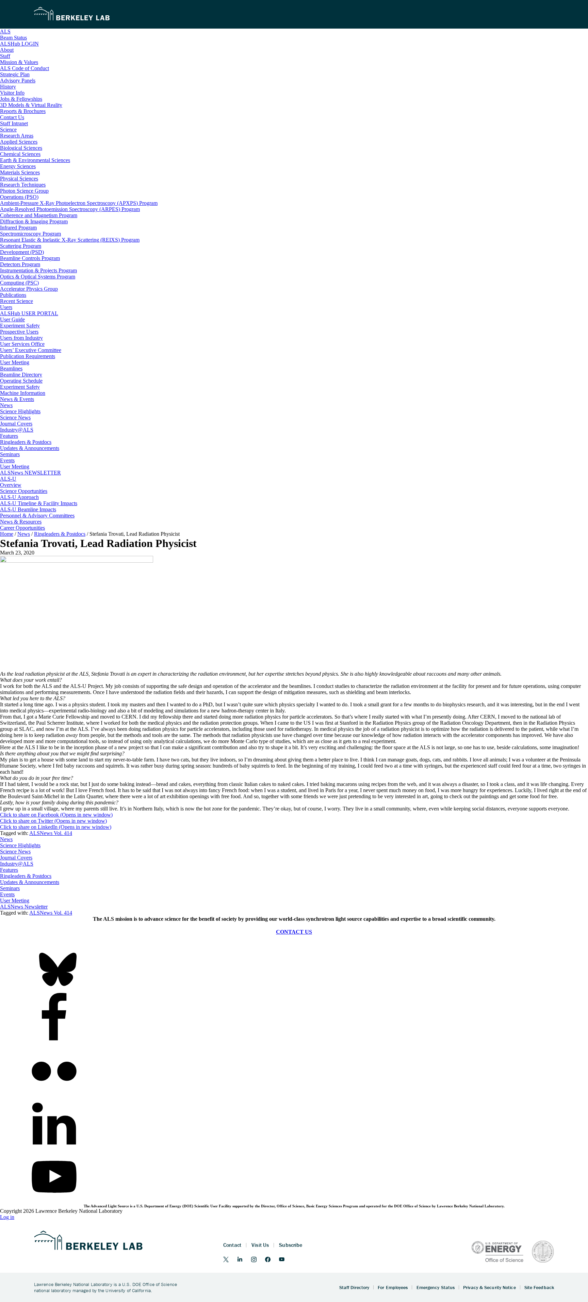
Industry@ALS (16, 864)
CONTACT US (294, 932)
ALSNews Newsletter (24, 907)
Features (9, 870)
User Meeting (14, 900)
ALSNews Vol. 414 (50, 833)
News (6, 839)
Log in (7, 1217)
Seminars (10, 888)
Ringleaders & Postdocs (25, 876)
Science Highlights (20, 845)
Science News (15, 851)
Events (7, 894)
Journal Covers (16, 858)
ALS (5, 31)
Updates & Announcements (29, 882)
